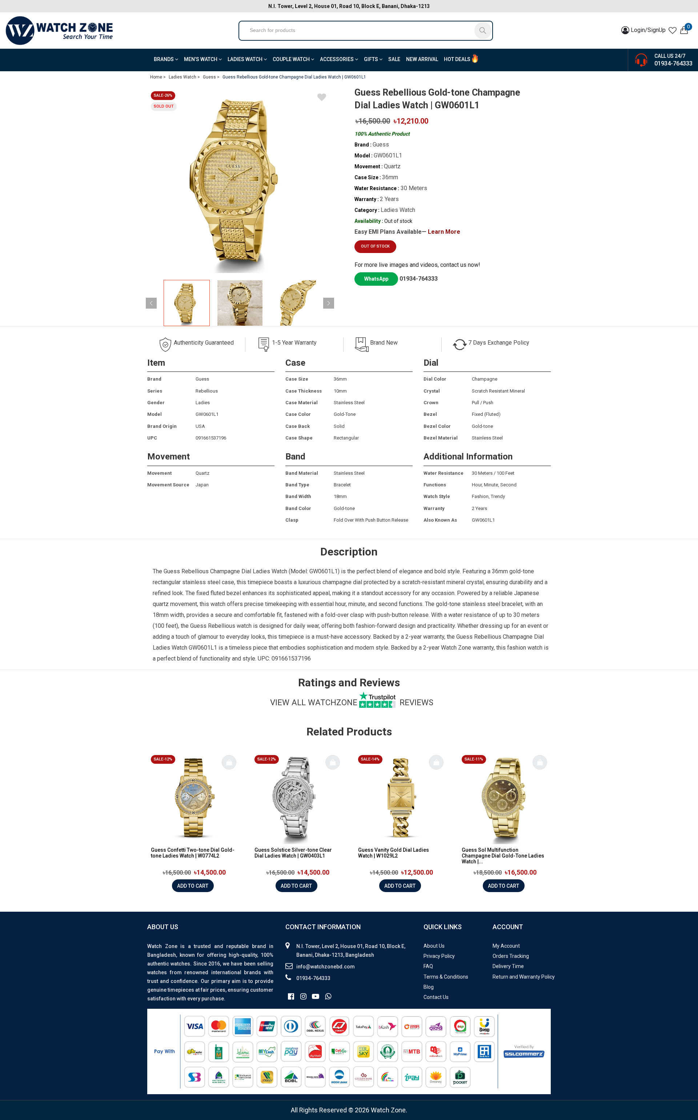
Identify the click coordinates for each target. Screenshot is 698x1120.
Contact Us (436, 997)
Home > (158, 77)
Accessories (337, 59)
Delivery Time (508, 966)
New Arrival (422, 59)
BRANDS (164, 59)
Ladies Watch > (184, 77)
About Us (434, 946)
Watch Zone (456, 647)
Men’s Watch (201, 59)
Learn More (444, 231)
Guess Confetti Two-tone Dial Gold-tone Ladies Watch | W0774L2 (192, 853)
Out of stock (375, 246)
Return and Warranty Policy (524, 977)
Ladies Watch (246, 59)
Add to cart (192, 886)
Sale (394, 59)
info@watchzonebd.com (325, 967)
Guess (172, 571)
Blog (429, 987)
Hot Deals (457, 59)
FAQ (428, 966)
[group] (240, 180)
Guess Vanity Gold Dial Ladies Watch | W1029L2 (393, 853)
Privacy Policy (439, 956)
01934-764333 (673, 63)
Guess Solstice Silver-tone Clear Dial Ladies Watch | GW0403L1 (293, 853)
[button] (328, 303)
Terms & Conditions (446, 977)
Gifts (371, 59)
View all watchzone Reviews (351, 702)
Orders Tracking (511, 956)
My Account (506, 946)
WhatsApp (376, 279)
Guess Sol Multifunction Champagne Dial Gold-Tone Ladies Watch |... (503, 855)
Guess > (211, 77)
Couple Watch (292, 59)
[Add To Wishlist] (321, 98)
